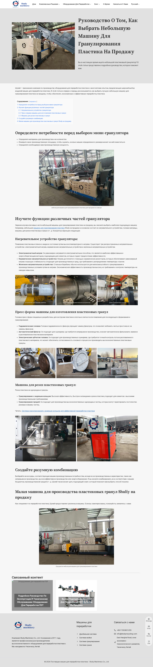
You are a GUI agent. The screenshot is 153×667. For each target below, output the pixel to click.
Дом (34, 4)
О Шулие (106, 4)
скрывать (33, 101)
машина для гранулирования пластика (49, 228)
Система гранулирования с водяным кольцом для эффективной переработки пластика (58, 411)
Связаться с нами (120, 4)
